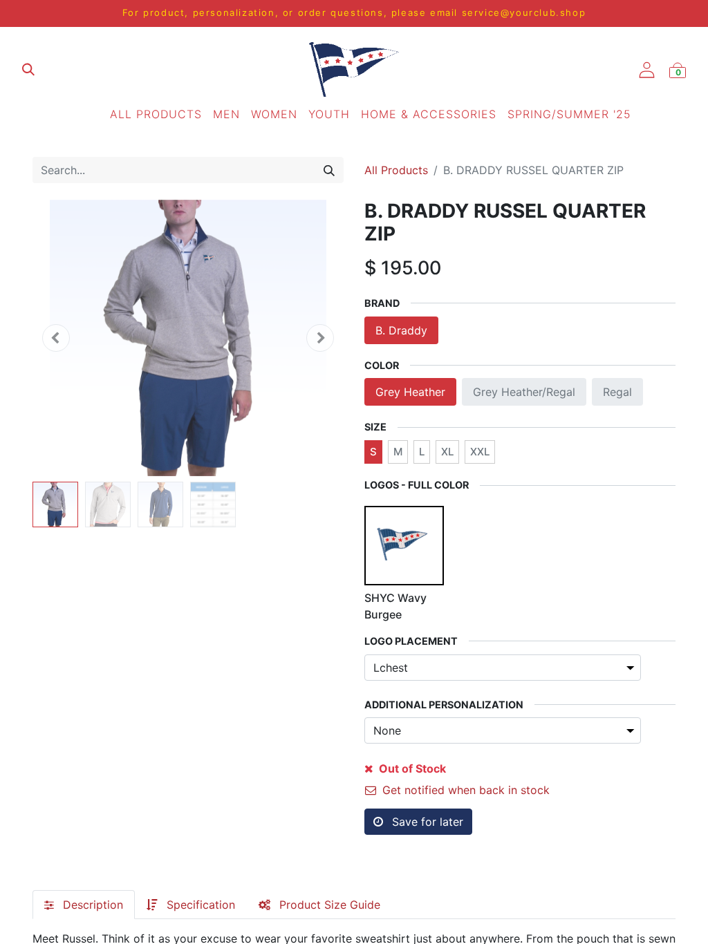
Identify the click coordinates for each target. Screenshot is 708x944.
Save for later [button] (426, 822)
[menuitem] (155, 114)
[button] (56, 338)
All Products (396, 170)
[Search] (329, 170)
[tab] (83, 904)
